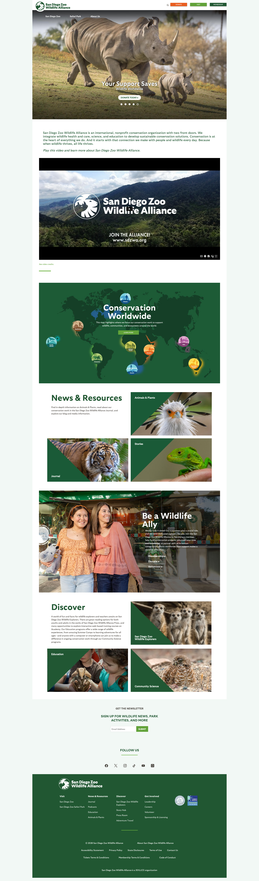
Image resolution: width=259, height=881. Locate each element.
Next (222, 65)
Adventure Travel (124, 820)
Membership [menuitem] (218, 4)
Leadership (150, 801)
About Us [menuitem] (95, 16)
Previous (37, 65)
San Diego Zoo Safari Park (72, 806)
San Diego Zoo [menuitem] (53, 16)
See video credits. (46, 264)
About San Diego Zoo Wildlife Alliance (155, 843)
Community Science (147, 686)
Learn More (128, 97)
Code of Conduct (167, 857)
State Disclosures (136, 850)
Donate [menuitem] (179, 4)
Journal (55, 476)
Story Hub (121, 810)
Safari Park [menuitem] (75, 16)
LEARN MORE (128, 332)
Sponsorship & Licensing (156, 817)
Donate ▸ (154, 561)
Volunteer (149, 812)
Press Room (122, 815)
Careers (148, 806)
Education (57, 654)
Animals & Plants (145, 397)
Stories (139, 443)
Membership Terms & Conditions (134, 857)
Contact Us (172, 850)
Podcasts (92, 806)
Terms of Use (155, 850)
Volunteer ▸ (155, 566)
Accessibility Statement (92, 850)
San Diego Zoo (145, 638)
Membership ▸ (157, 556)
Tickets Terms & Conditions (96, 857)
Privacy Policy (115, 850)
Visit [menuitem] (198, 4)
